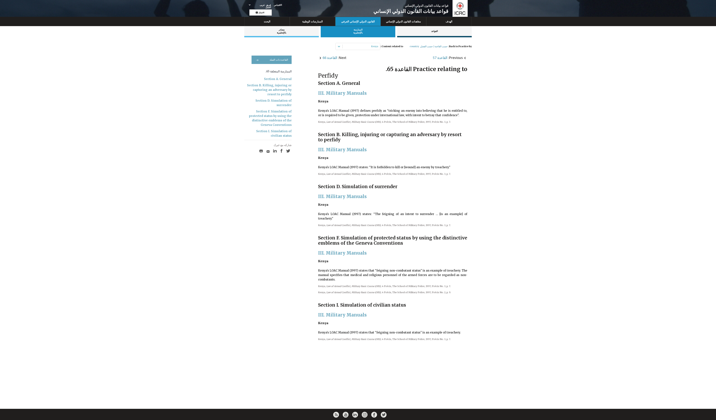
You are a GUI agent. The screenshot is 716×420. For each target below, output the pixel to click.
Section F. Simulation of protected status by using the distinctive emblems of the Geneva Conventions (270, 118)
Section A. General (278, 79)
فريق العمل (268, 6)
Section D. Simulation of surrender (273, 103)
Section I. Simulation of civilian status (274, 133)
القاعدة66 (330, 57)
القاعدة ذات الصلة (279, 59)
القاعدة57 (440, 57)
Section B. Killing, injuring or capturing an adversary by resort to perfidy (269, 90)
